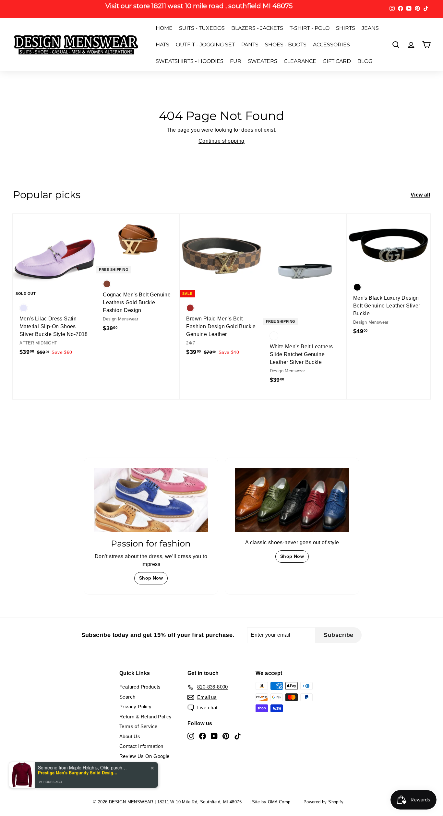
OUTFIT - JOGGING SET (205, 45)
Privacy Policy (135, 706)
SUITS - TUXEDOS (202, 28)
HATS (162, 45)
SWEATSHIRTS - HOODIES (189, 61)
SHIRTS (345, 28)
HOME (164, 28)
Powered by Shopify (323, 801)
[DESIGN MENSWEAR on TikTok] (237, 736)
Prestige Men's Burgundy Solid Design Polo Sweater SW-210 (78, 772)
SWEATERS (262, 61)
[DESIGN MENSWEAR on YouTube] (214, 736)
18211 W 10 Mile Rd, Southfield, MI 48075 (199, 801)
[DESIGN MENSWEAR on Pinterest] (225, 736)
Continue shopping (221, 141)
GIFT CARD (337, 61)
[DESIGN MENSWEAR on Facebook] (202, 736)
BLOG (364, 61)
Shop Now (151, 578)
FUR (235, 61)
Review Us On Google (144, 756)
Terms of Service (138, 726)
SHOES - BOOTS (285, 45)
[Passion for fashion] (151, 500)
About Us (129, 736)
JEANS (370, 28)
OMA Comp (279, 801)
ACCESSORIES (331, 45)
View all (420, 195)
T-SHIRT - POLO (309, 28)
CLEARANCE (300, 61)
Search (127, 697)
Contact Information (141, 746)
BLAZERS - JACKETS (257, 28)
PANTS (249, 45)
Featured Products (140, 687)
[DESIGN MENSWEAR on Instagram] (190, 736)
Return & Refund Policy (145, 716)
